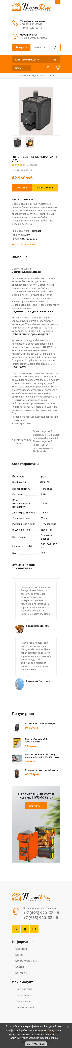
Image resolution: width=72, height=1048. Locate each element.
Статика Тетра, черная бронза (41, 770)
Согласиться (36, 1043)
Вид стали (18, 476)
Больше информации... (24, 244)
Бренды (19, 955)
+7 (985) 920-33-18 (31, 24)
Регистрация (23, 995)
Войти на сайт (23, 989)
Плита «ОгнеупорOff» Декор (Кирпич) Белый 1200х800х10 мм (42, 755)
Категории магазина (27, 60)
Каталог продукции (26, 961)
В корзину (21, 188)
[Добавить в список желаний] (36, 170)
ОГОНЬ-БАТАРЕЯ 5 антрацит (40, 724)
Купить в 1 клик (45, 188)
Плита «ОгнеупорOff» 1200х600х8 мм (36, 740)
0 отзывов (32, 165)
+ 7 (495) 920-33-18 (41, 913)
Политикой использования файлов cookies (33, 1037)
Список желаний (24, 1007)
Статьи (19, 967)
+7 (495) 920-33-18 (31, 27)
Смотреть (34, 806)
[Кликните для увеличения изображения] (36, 111)
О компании (21, 948)
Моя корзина (22, 1001)
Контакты (21, 973)
